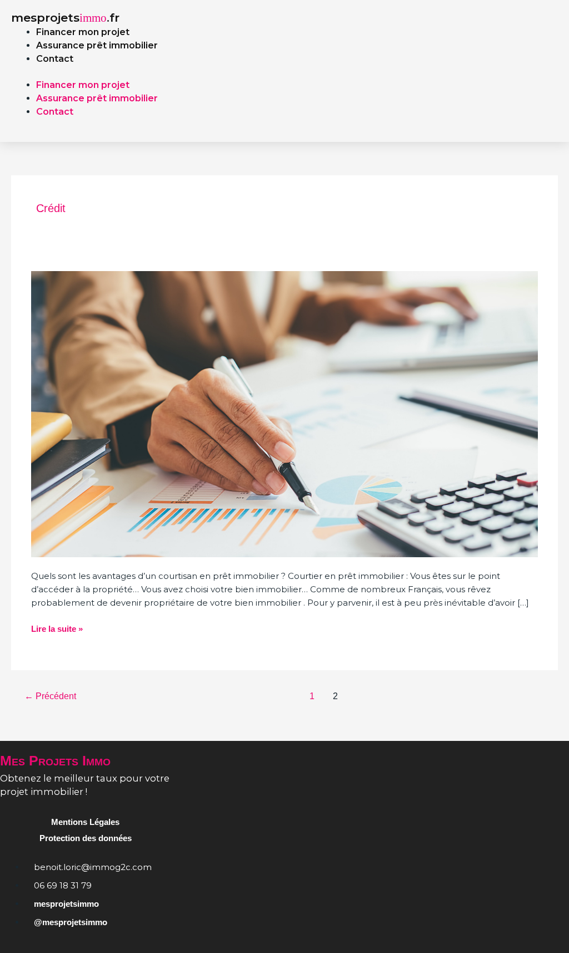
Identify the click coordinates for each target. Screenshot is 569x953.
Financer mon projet (82, 32)
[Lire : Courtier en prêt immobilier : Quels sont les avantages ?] (284, 413)
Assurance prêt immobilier (97, 45)
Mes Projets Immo (55, 760)
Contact (54, 58)
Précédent (50, 696)
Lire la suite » (57, 627)
